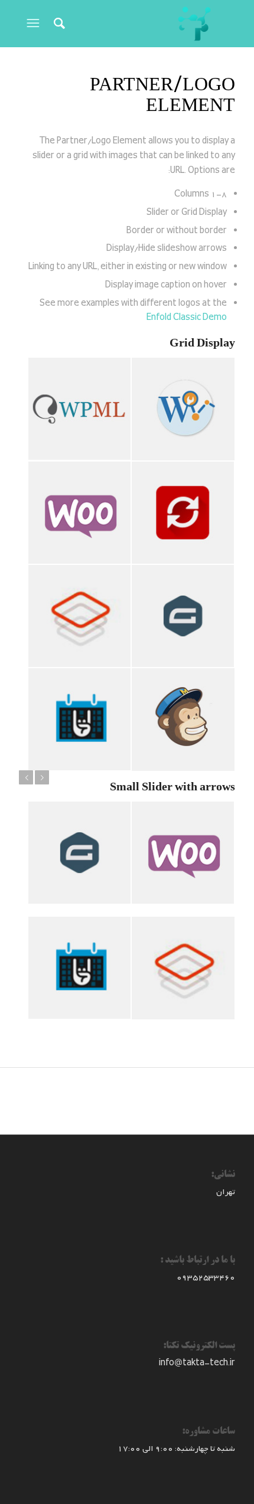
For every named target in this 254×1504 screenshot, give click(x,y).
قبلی (26, 777)
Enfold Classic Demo (186, 318)
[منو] (32, 23)
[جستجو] (57, 23)
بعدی (42, 777)
